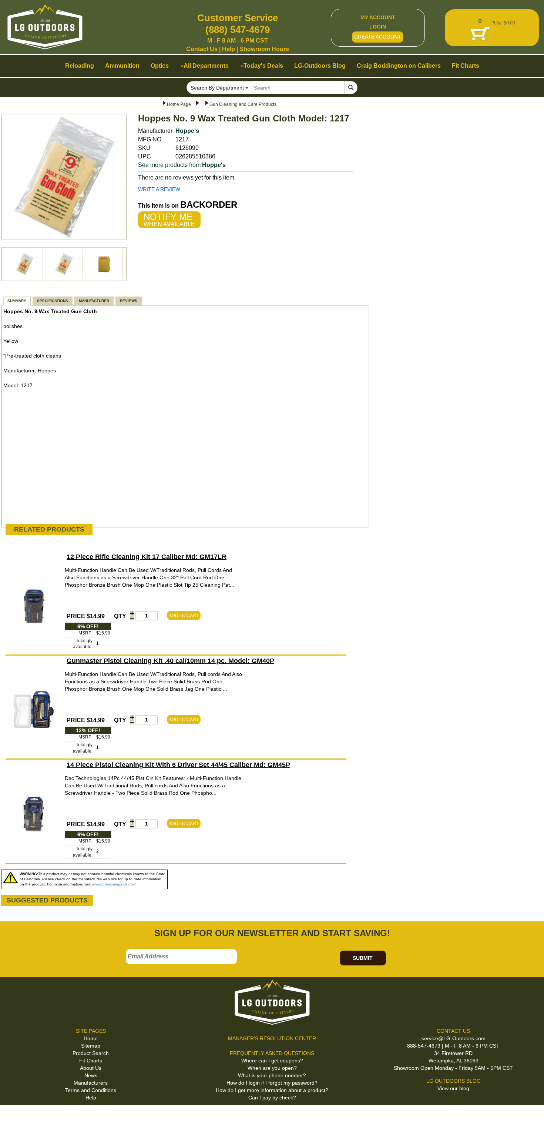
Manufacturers (91, 1083)
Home (91, 1038)
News (90, 1075)
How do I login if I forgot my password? (272, 1083)
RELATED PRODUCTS (49, 529)
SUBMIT (363, 958)
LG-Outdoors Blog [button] (320, 66)
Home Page (179, 104)
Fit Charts (90, 1061)
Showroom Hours (264, 49)
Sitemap (90, 1046)
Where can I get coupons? (272, 1061)
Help (228, 49)
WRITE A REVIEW (159, 189)
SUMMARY (16, 301)
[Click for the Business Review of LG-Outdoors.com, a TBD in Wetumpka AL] (14, 1117)
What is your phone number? (272, 1075)
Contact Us (202, 49)
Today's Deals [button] (263, 66)
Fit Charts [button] (465, 66)
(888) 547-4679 (237, 29)
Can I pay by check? (272, 1098)
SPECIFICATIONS (52, 301)
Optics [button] (160, 66)
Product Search (91, 1053)
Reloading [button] (79, 66)
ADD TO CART (184, 615)
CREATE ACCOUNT (377, 37)
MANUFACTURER (94, 301)
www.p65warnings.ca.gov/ (114, 884)
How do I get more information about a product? (272, 1090)
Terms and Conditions (90, 1090)
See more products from (182, 165)
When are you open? (272, 1068)
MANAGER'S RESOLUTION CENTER (272, 1038)
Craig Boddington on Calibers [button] (399, 66)
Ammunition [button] (122, 66)
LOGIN (377, 27)
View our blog (453, 1088)
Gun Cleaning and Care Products (242, 104)
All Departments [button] (206, 66)
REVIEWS (128, 301)
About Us (90, 1068)
